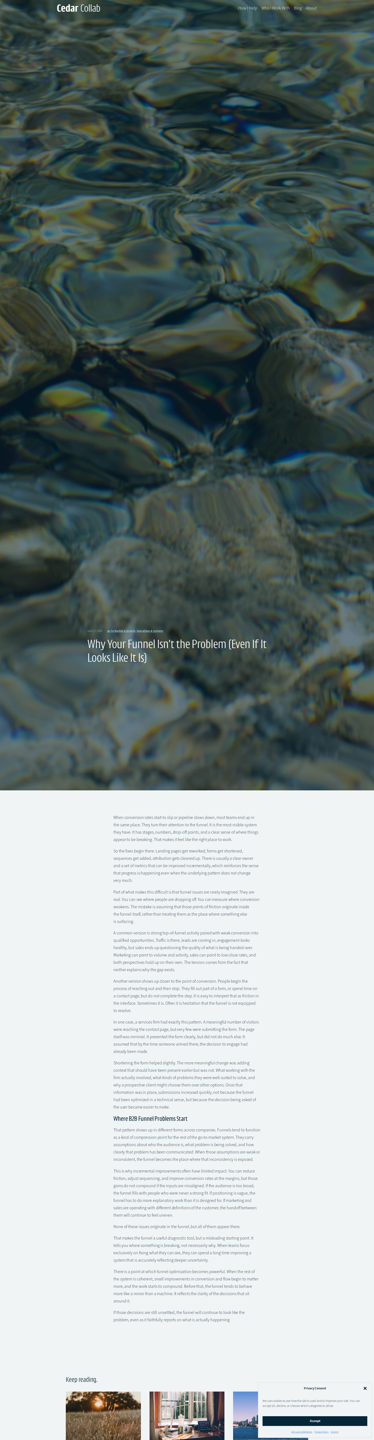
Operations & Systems (150, 631)
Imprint (335, 1431)
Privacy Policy (321, 1431)
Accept (315, 1421)
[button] (365, 1388)
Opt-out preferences (301, 1431)
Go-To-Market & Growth (121, 631)
